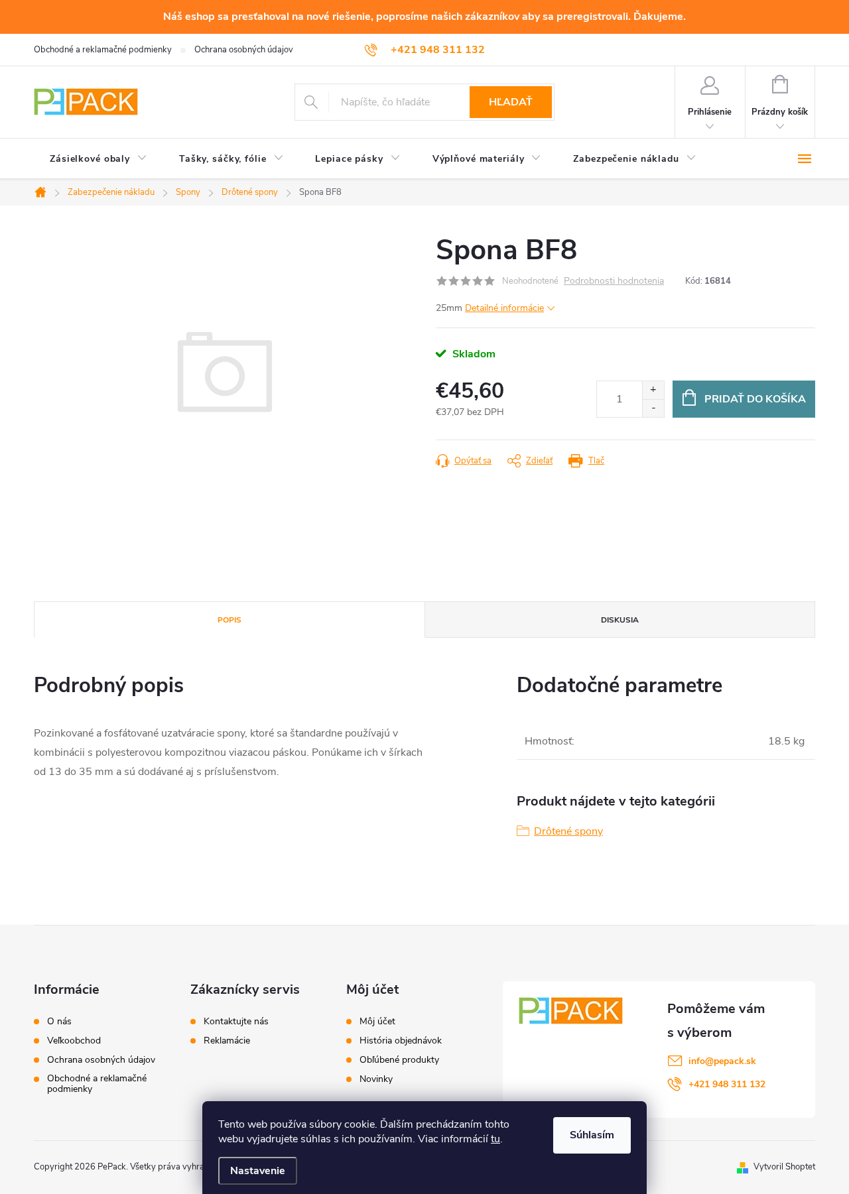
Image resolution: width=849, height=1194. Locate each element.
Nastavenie (257, 1171)
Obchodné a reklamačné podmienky (103, 50)
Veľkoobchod (74, 1041)
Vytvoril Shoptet (784, 1167)
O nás (59, 1021)
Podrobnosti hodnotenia (614, 281)
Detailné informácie (504, 308)
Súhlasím (592, 1135)
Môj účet (377, 1021)
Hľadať (511, 102)
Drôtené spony (568, 831)
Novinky (376, 1079)
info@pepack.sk (722, 1061)
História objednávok (400, 1041)
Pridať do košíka (755, 399)
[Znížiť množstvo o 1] (653, 408)
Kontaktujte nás (236, 1021)
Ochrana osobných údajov (243, 50)
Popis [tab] (229, 620)
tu (495, 1139)
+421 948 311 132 (726, 1084)
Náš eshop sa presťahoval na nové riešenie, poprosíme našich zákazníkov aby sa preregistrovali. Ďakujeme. (424, 16)
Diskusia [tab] (620, 620)
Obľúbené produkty (399, 1060)
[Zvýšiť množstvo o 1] (653, 390)
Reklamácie (227, 1041)
